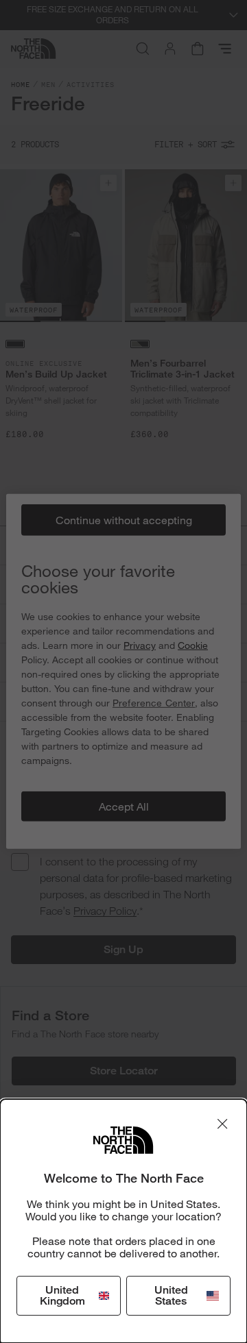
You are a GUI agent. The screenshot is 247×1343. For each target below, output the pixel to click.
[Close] (222, 1124)
